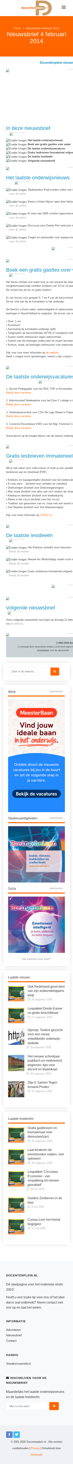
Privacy (35, 1448)
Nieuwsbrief (14, 1335)
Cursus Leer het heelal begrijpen (44, 1222)
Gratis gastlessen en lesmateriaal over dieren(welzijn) (42, 1132)
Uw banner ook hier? (36, 959)
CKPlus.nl (46, 515)
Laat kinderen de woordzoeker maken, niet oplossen (46, 1154)
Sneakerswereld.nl (18, 1363)
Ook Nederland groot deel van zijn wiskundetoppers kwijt (46, 991)
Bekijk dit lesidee (19, 551)
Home (17, 28)
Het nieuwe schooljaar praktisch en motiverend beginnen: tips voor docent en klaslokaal (45, 1063)
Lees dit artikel (17, 193)
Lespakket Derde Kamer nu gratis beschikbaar (45, 1011)
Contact (11, 1340)
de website (52, 352)
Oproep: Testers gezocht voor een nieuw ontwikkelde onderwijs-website (45, 1036)
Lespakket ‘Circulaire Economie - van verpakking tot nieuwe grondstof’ (43, 1178)
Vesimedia (36, 1454)
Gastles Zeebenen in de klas (45, 1200)
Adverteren (13, 1329)
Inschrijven (43, 650)
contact (51, 1302)
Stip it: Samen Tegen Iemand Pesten (42, 1085)
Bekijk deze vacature (18, 392)
